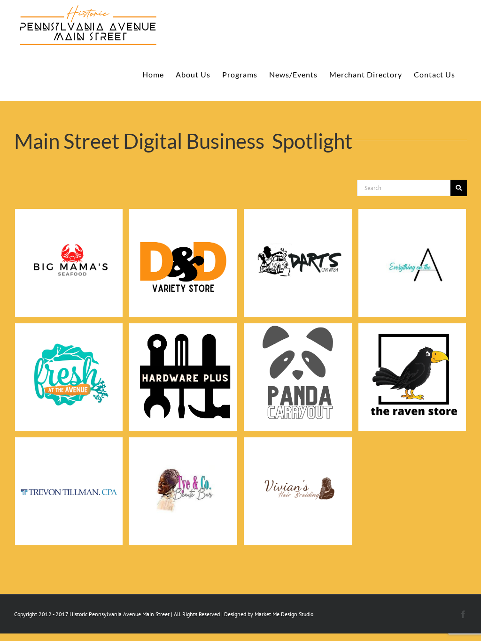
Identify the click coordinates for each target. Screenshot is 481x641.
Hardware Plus (183, 365)
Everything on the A (412, 250)
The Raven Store (412, 364)
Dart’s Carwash (298, 250)
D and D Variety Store (183, 250)
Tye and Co (183, 479)
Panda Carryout (297, 364)
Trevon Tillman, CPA (69, 479)
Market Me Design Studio (284, 614)
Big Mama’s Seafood (69, 250)
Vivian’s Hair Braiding (297, 479)
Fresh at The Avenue (69, 364)
